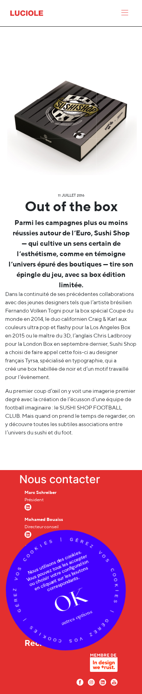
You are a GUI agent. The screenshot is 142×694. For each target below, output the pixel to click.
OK (70, 600)
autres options (76, 617)
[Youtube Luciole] (114, 681)
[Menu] (124, 14)
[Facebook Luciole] (80, 681)
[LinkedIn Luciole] (102, 681)
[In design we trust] (104, 664)
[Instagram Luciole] (91, 681)
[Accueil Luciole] (26, 12)
